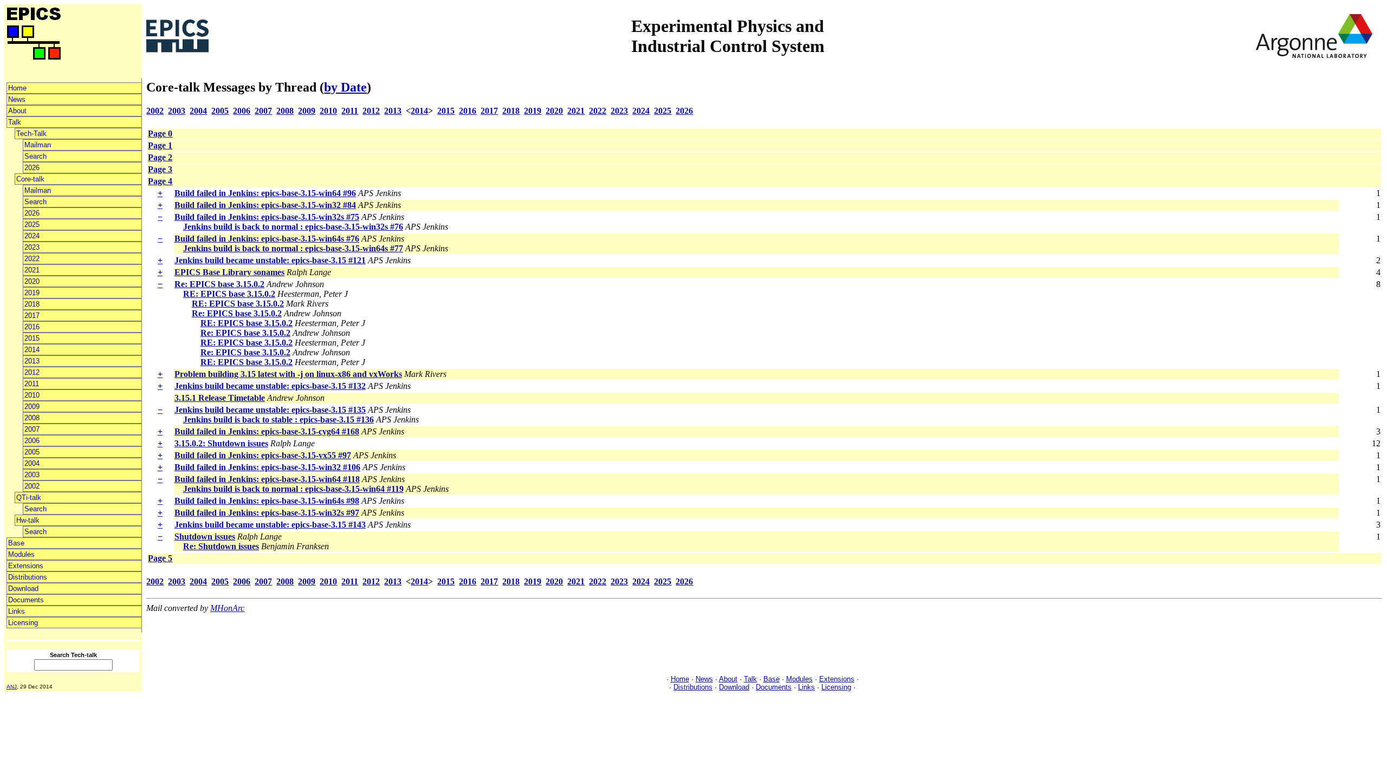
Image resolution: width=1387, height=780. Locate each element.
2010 (32, 395)
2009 (32, 406)
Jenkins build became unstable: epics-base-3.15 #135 (270, 409)
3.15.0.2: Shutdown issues (221, 443)
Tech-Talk (31, 133)
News (16, 99)
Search (35, 156)
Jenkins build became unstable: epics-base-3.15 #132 (270, 386)
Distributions (27, 577)
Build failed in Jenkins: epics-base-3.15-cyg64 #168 (266, 431)
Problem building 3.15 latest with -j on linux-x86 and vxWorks (288, 374)
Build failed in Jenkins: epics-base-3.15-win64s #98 (266, 500)
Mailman (37, 145)
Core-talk (30, 179)
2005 (32, 452)
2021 (32, 270)
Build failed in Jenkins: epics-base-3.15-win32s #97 (266, 512)
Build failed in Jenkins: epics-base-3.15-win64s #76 (266, 238)
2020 (32, 281)
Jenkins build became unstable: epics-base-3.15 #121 (270, 260)
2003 (32, 475)
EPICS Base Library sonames (229, 272)
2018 (32, 304)
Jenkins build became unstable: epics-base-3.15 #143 (270, 524)
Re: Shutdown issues (221, 546)
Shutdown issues (204, 536)
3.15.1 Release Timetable (219, 397)
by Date (345, 87)
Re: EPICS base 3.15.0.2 (219, 284)
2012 (32, 372)
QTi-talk (28, 497)
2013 (32, 361)
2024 (32, 236)
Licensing (23, 623)
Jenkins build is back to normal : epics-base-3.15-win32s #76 (293, 226)
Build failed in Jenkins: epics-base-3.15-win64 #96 (265, 193)
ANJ (12, 687)
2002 (32, 486)
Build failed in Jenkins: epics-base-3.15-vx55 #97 (262, 455)
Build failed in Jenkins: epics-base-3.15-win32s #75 (266, 217)
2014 (32, 350)
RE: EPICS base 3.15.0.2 (229, 293)
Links (16, 611)
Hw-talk (28, 520)
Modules (21, 554)
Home (17, 88)
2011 (31, 384)
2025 (32, 224)
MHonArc (227, 608)
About (17, 111)
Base (16, 543)
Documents (26, 600)
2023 (32, 247)
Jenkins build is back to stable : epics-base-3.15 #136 (278, 419)
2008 (32, 418)
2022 (32, 259)
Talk (14, 122)
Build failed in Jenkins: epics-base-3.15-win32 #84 (265, 205)
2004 (32, 463)
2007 (32, 429)
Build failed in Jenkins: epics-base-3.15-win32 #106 (267, 467)
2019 (32, 293)
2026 (32, 168)
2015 (32, 338)
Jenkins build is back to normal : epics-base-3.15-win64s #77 (293, 248)
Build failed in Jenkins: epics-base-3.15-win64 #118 (267, 479)
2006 (32, 441)
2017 (32, 315)
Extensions (25, 566)
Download (23, 588)
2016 (32, 327)
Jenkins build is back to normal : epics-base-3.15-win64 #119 (293, 488)
